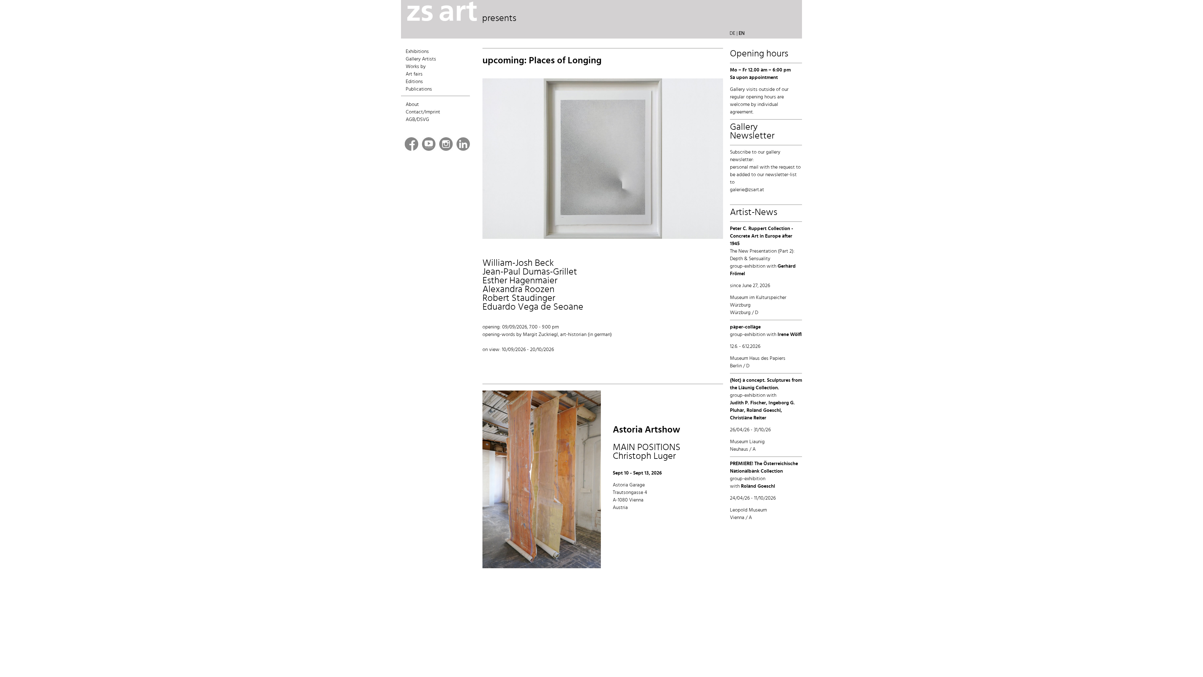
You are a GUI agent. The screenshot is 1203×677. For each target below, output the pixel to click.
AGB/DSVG (417, 120)
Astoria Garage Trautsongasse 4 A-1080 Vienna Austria (630, 496)
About (412, 105)
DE (732, 33)
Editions (414, 82)
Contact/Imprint (423, 112)
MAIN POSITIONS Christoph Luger (646, 443)
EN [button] (742, 33)
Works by (416, 67)
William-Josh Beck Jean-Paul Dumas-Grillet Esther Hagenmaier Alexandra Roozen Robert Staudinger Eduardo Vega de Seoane (532, 285)
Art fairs (414, 74)
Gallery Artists (421, 59)
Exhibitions (417, 52)
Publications (419, 89)
